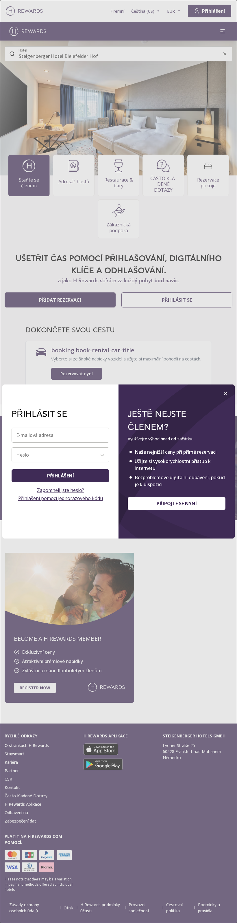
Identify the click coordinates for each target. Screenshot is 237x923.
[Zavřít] (225, 393)
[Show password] (102, 454)
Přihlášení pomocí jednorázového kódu (60, 498)
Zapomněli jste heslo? (60, 490)
